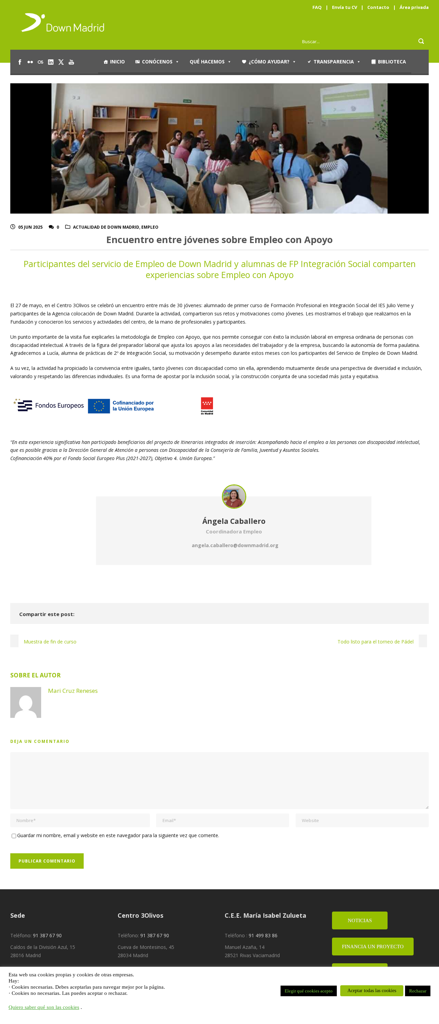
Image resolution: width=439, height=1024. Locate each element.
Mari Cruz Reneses (73, 691)
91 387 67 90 (47, 935)
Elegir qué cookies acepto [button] (309, 990)
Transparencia (333, 61)
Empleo (149, 227)
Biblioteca (392, 61)
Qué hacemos (207, 61)
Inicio (117, 61)
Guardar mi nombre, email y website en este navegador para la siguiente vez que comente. (118, 835)
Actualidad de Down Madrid (106, 227)
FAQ (317, 7)
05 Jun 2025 (30, 227)
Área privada (414, 7)
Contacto (378, 7)
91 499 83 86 (263, 935)
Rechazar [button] (417, 990)
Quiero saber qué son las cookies (44, 1007)
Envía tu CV (344, 7)
